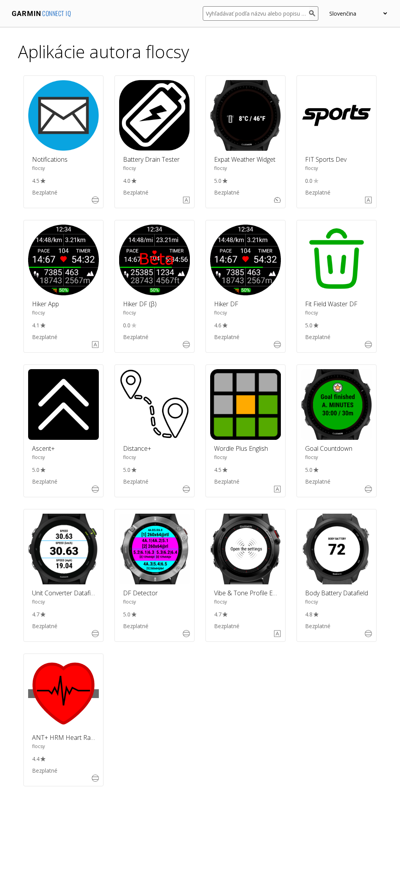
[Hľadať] (313, 13)
